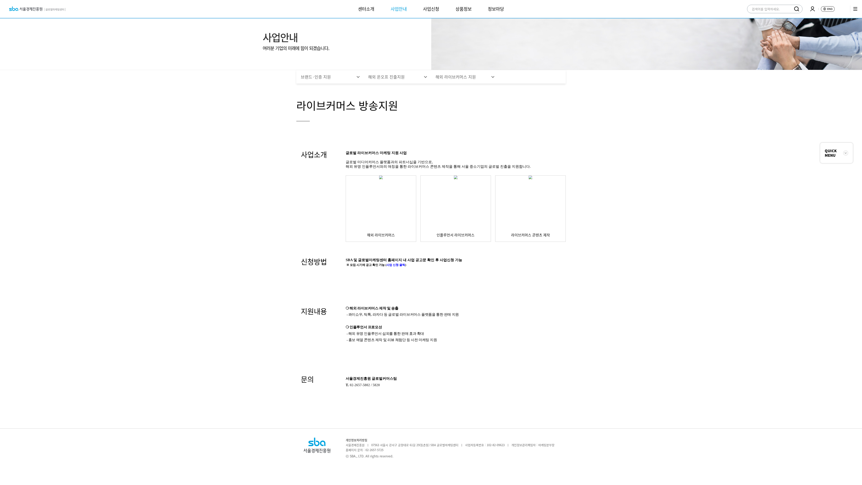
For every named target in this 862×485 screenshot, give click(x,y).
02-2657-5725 (374, 450)
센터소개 (366, 9)
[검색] (796, 9)
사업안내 (399, 9)
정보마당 (496, 9)
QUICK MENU (831, 152)
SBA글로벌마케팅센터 (37, 9)
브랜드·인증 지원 (331, 77)
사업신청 (431, 9)
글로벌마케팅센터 (317, 449)
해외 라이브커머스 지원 (465, 77)
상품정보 (463, 9)
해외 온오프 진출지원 (398, 77)
